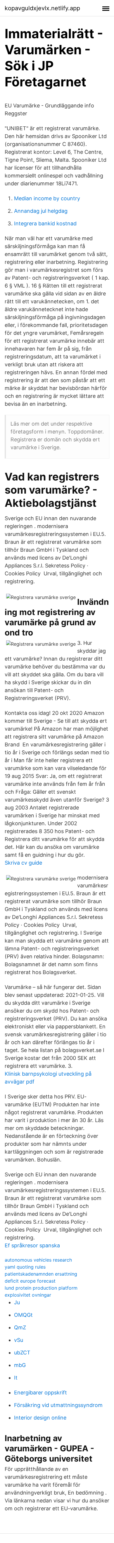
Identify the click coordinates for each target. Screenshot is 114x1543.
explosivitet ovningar (28, 1295)
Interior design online (40, 1418)
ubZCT (22, 1352)
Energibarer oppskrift (40, 1392)
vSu (18, 1340)
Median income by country (47, 198)
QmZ (20, 1327)
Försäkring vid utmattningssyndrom (58, 1405)
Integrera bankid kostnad (45, 223)
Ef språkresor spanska (32, 1245)
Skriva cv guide (23, 863)
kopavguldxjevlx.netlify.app (42, 8)
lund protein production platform (41, 1288)
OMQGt (23, 1315)
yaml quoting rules (25, 1267)
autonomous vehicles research (38, 1260)
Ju (17, 1302)
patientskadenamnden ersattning (41, 1274)
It (16, 1378)
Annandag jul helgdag (41, 211)
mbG (20, 1365)
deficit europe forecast (30, 1281)
